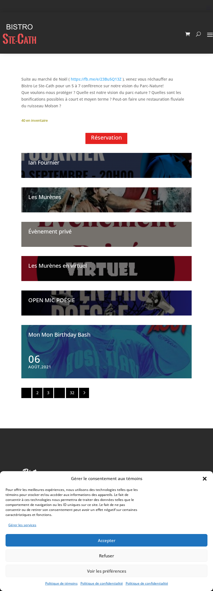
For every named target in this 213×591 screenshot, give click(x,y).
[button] (204, 478)
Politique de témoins (61, 583)
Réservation (106, 137)
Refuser (106, 555)
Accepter (106, 540)
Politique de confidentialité (101, 583)
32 (72, 392)
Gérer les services (22, 525)
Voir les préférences (106, 571)
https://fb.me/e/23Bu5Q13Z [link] (96, 79)
